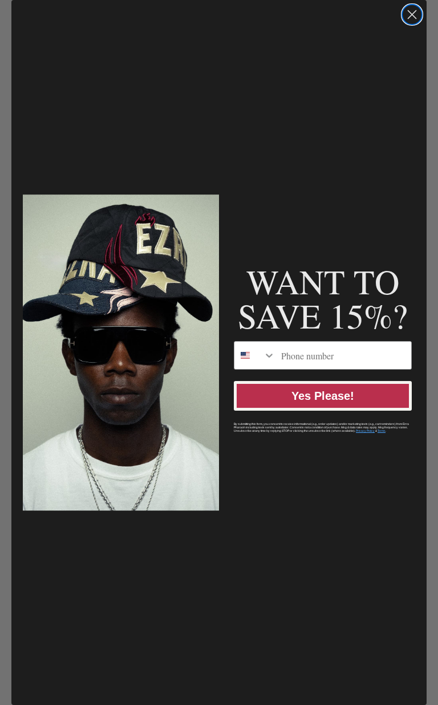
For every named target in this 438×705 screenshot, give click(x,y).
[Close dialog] (412, 15)
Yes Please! (322, 396)
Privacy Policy (365, 430)
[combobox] (254, 355)
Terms (382, 430)
